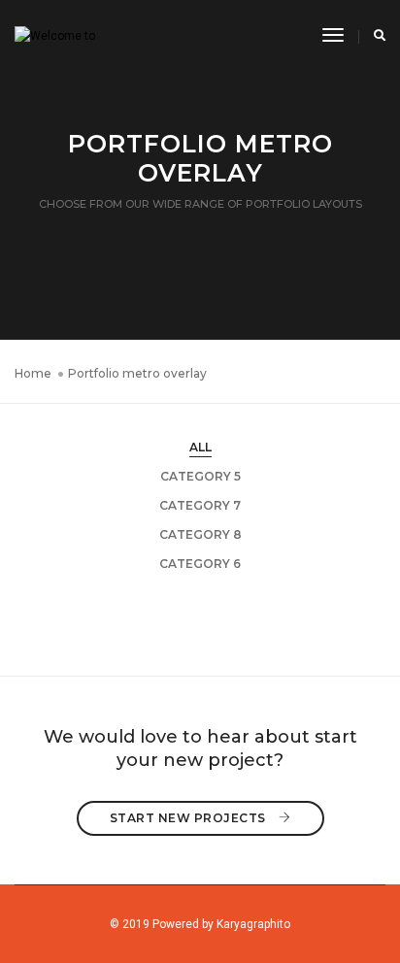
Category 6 (200, 563)
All (200, 447)
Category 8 (200, 534)
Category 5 (200, 476)
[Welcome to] (55, 36)
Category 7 (200, 505)
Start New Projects (190, 818)
